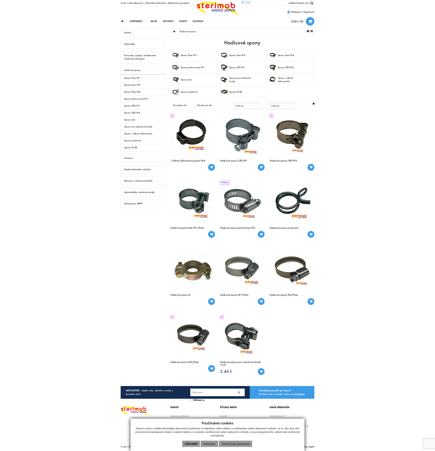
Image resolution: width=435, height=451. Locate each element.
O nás (123, 3)
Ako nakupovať (135, 3)
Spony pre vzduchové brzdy (138, 126)
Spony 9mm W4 (132, 91)
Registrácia (308, 12)
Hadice (127, 32)
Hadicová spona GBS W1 (233, 160)
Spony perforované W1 (136, 98)
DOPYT (183, 21)
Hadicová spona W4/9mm (184, 362)
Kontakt (223, 416)
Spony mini (129, 119)
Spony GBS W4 (132, 112)
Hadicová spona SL (180, 294)
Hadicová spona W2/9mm (284, 294)
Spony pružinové (132, 140)
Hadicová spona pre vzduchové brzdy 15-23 (240, 363)
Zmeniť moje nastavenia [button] (235, 443)
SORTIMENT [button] (136, 21)
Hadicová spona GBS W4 (283, 160)
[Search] (311, 3)
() (297, 21)
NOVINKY (168, 21)
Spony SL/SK (130, 147)
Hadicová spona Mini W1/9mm (187, 227)
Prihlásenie (295, 12)
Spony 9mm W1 (132, 78)
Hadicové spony (132, 70)
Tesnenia (128, 158)
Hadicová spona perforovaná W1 (238, 227)
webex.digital (308, 446)
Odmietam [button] (209, 443)
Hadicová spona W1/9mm (234, 294)
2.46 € (226, 371)
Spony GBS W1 (132, 105)
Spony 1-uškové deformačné (138, 133)
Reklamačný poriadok (178, 3)
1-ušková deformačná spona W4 (187, 160)
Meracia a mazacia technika (138, 180)
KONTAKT (198, 21)
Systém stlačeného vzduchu (137, 169)
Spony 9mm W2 (132, 84)
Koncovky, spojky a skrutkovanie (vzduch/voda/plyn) (140, 57)
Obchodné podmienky (155, 3)
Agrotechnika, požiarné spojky (139, 192)
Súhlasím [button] (191, 443)
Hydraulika (129, 44)
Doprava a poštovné (179, 416)
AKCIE (153, 21)
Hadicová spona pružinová (284, 227)
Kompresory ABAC (133, 203)
